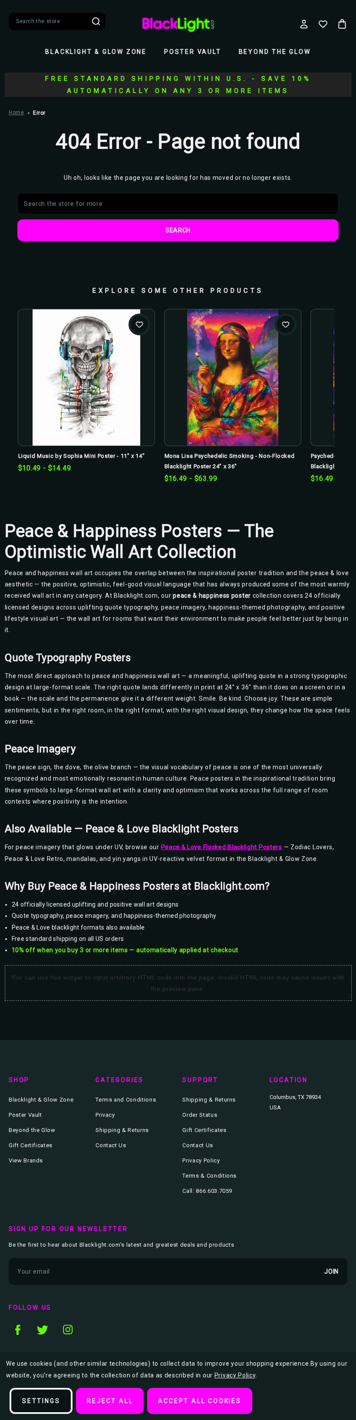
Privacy (105, 1115)
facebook (17, 1329)
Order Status (199, 1115)
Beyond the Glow (275, 51)
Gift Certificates (31, 1145)
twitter (42, 1329)
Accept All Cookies (199, 1400)
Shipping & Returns (122, 1130)
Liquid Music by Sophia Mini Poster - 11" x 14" (81, 456)
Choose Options (86, 391)
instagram (67, 1329)
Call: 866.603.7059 (207, 1191)
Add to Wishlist (139, 324)
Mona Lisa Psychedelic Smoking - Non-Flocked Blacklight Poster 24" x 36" (230, 461)
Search (96, 21)
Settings (41, 1400)
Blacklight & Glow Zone (96, 51)
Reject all (110, 1400)
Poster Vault (192, 51)
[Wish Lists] (323, 24)
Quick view (86, 363)
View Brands (26, 1160)
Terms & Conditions (209, 1175)
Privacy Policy (201, 1160)
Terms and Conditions (126, 1099)
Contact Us (111, 1145)
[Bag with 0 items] (342, 24)
